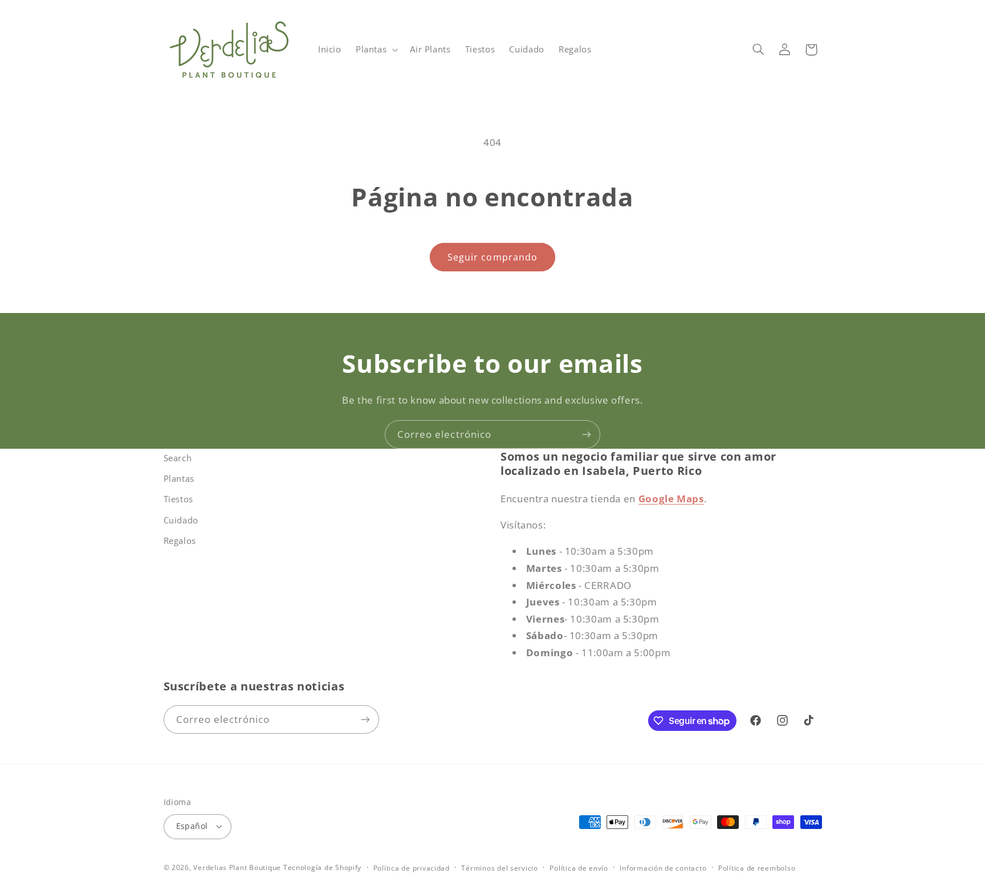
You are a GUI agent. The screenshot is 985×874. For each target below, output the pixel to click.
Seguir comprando (492, 257)
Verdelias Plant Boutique (237, 867)
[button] (375, 49)
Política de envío (579, 868)
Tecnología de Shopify (322, 867)
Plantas (179, 478)
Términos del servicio (499, 868)
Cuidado (181, 520)
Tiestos (178, 499)
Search (178, 458)
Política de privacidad (411, 868)
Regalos (180, 540)
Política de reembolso (756, 868)
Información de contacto (663, 868)
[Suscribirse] (586, 434)
